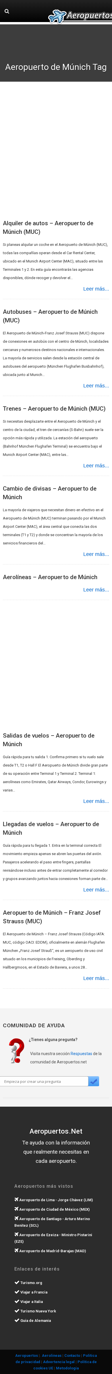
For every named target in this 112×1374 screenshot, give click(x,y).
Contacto (72, 1355)
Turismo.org (31, 1283)
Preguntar (93, 1081)
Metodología (67, 1368)
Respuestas (81, 1053)
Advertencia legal (59, 1362)
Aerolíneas (51, 1355)
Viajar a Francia (33, 1292)
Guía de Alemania (35, 1320)
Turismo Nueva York (38, 1311)
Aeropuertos (26, 1355)
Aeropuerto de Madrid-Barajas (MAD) (52, 1251)
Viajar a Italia (31, 1301)
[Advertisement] (56, 153)
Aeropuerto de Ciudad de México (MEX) (54, 1209)
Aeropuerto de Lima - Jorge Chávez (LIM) (55, 1200)
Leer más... (96, 289)
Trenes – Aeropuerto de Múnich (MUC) (54, 408)
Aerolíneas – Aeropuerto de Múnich (50, 577)
